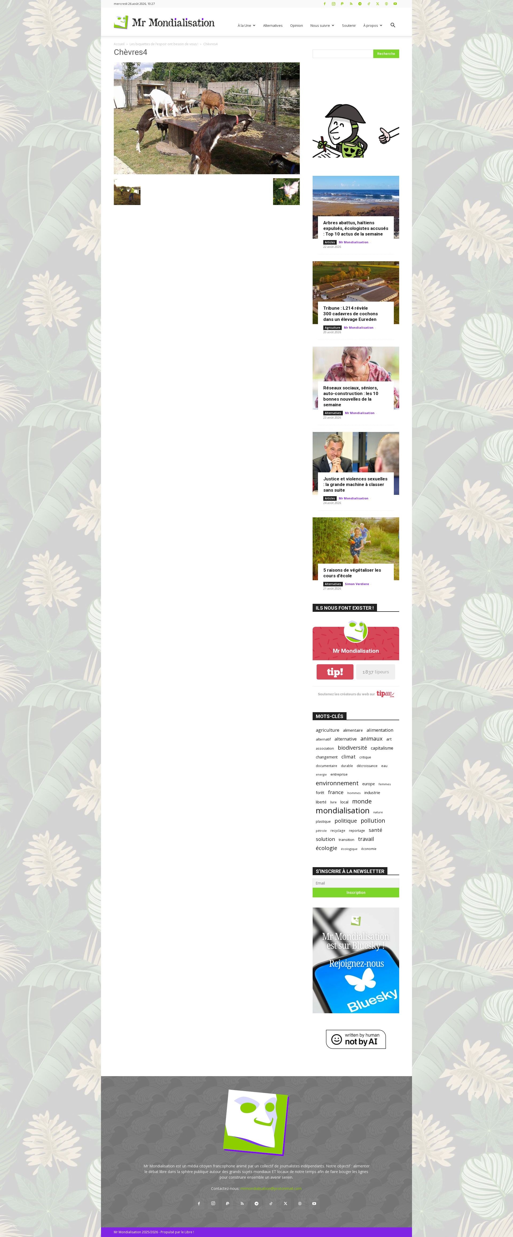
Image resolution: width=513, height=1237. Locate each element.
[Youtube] (395, 3)
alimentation (380, 730)
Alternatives (273, 25)
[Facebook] (325, 3)
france (336, 792)
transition (346, 839)
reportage (357, 830)
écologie (326, 848)
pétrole (321, 831)
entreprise (339, 774)
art (389, 739)
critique (365, 757)
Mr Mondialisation (353, 242)
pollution (373, 820)
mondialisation (343, 810)
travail (366, 839)
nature (378, 812)
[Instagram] (333, 3)
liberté (321, 802)
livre (333, 802)
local (344, 802)
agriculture (327, 730)
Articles (330, 242)
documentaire (326, 766)
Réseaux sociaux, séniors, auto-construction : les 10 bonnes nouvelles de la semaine (350, 396)
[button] (392, 25)
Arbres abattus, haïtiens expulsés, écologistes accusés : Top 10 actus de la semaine (355, 228)
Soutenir (349, 25)
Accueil (119, 44)
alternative (346, 739)
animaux (371, 738)
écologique (349, 849)
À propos (370, 25)
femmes (385, 784)
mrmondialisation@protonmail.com (271, 1188)
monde (362, 801)
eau (384, 766)
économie (368, 849)
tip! (335, 672)
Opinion (296, 25)
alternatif (323, 739)
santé (375, 830)
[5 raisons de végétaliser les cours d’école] (356, 548)
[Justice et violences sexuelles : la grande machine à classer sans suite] (356, 463)
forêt (320, 792)
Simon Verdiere (357, 584)
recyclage (338, 830)
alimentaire (353, 730)
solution (325, 839)
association (325, 748)
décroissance (367, 766)
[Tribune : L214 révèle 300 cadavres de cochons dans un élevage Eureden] (356, 292)
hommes (354, 793)
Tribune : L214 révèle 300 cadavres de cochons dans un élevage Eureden (350, 313)
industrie (372, 792)
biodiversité (352, 747)
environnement (337, 783)
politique (346, 821)
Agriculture (332, 327)
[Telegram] (360, 3)
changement (327, 757)
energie (321, 774)
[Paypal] (342, 3)
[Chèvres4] (207, 172)
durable (347, 766)
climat (348, 757)
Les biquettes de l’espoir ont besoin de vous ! (164, 44)
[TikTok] (369, 3)
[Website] (386, 3)
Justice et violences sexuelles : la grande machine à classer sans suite (355, 484)
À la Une (244, 25)
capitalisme (382, 748)
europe (368, 783)
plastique (323, 821)
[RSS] (351, 3)
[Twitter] (378, 3)
